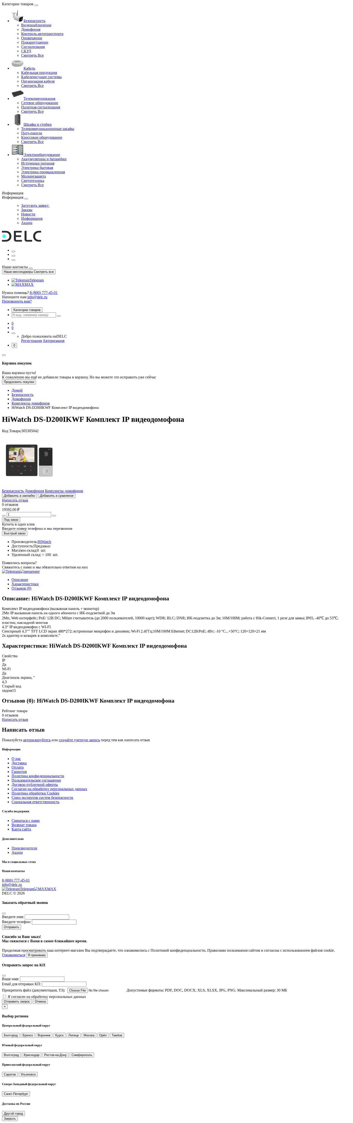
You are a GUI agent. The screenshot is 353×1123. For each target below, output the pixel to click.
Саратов (10, 1074)
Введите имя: (13, 917)
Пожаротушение (34, 42)
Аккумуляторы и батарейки (44, 159)
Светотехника (32, 181)
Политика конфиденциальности (38, 776)
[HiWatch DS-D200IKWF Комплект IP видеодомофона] (29, 486)
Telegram (37, 280)
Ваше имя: (10, 979)
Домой (17, 390)
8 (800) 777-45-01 (44, 293)
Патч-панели (31, 133)
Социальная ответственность (35, 802)
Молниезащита (33, 176)
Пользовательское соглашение (36, 780)
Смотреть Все (32, 55)
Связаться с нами (26, 820)
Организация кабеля (38, 81)
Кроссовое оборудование (41, 137)
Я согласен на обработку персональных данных (47, 997)
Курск (59, 1035)
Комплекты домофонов (31, 403)
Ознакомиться (13, 955)
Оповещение (31, 38)
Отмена (40, 1001)
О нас (16, 759)
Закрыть (10, 1118)
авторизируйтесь (37, 740)
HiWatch (44, 542)
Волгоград (11, 1055)
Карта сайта (21, 829)
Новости (28, 214)
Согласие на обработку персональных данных (49, 789)
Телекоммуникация (39, 98)
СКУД (26, 51)
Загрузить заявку (35, 205)
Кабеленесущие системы (41, 77)
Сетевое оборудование (39, 103)
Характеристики (25, 584)
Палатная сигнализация (40, 107)
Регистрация (31, 341)
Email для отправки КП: (21, 984)
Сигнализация (33, 47)
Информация (32, 218)
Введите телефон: (16, 922)
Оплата (18, 767)
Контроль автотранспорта (42, 34)
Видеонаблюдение (36, 25)
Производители (24, 848)
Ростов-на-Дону (55, 1055)
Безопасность (34, 21)
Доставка (19, 763)
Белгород (11, 1035)
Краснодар (31, 1055)
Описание (20, 580)
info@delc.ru (37, 297)
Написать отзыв (15, 500)
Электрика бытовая (37, 168)
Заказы (26, 210)
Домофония (30, 29)
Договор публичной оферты (35, 785)
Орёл (103, 1035)
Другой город (13, 1113)
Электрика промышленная (43, 172)
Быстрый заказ (14, 533)
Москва (89, 1035)
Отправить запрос (17, 1001)
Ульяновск (28, 1074)
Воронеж (44, 1035)
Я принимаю (37, 955)
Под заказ (11, 519)
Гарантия (19, 772)
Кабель (29, 68)
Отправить (11, 927)
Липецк (73, 1035)
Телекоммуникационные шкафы (47, 129)
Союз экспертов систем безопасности (42, 797)
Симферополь (82, 1055)
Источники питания (37, 163)
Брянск (28, 1035)
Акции (26, 223)
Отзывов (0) (21, 588)
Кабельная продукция (39, 73)
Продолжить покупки (19, 382)
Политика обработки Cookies (35, 793)
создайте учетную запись (79, 740)
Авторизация (53, 341)
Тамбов (117, 1035)
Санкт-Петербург (16, 1094)
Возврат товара (24, 825)
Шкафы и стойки (38, 124)
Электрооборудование (42, 155)
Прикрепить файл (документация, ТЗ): (33, 990)
